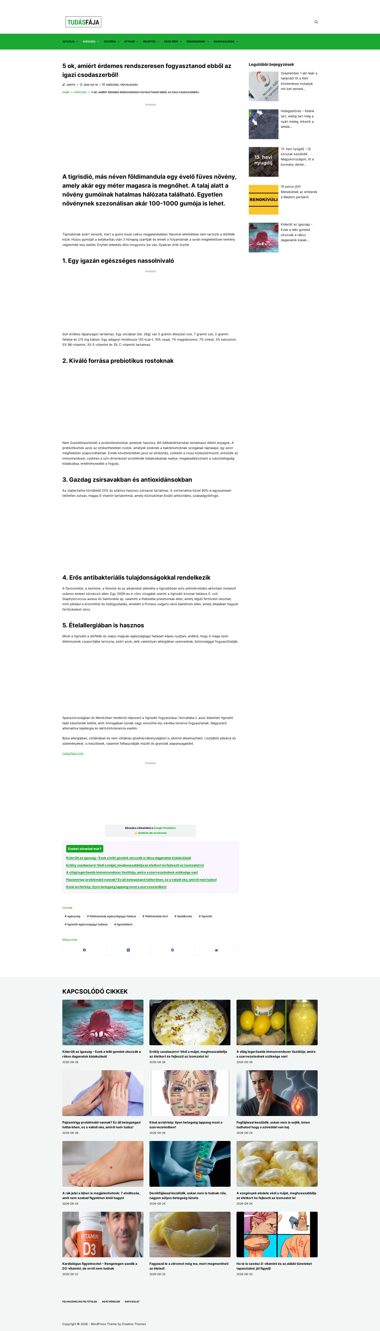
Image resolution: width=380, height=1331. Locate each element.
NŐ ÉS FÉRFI (171, 41)
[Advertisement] (150, 135)
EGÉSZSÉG (89, 41)
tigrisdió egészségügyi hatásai (86, 924)
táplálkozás (183, 916)
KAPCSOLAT (132, 1301)
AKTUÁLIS (68, 41)
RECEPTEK (149, 41)
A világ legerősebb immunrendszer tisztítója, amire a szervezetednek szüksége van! (132, 872)
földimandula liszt (155, 916)
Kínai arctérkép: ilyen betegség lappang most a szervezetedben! (116, 887)
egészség (72, 916)
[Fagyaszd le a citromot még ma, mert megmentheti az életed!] (190, 1234)
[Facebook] (84, 950)
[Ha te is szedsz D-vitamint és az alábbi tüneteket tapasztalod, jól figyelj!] (277, 1234)
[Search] (316, 21)
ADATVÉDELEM (111, 1301)
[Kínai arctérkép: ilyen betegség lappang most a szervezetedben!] (190, 1093)
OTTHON (129, 41)
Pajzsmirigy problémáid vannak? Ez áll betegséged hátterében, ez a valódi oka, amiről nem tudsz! (141, 880)
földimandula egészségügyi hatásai (111, 916)
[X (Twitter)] (128, 950)
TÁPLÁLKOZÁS (129, 84)
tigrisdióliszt (123, 924)
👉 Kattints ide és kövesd (150, 832)
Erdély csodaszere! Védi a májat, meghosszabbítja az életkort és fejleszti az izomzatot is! (135, 865)
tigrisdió (205, 916)
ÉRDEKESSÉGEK (196, 41)
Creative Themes (134, 1324)
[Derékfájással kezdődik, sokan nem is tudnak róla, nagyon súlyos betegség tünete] (190, 1164)
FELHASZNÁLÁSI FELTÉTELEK (79, 1301)
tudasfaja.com (73, 753)
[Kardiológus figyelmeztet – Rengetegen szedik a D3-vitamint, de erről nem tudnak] (102, 1234)
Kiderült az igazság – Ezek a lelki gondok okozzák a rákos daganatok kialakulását (128, 858)
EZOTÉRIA (110, 41)
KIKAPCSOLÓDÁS (224, 41)
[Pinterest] (173, 950)
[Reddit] (216, 950)
